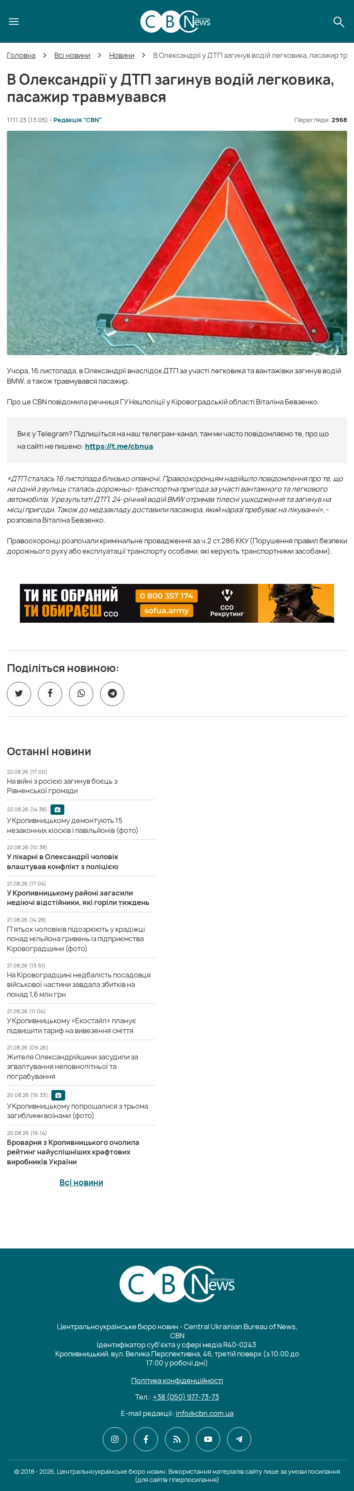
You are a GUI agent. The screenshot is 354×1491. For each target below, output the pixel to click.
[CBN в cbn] (177, 1439)
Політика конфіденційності (177, 1380)
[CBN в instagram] (115, 1439)
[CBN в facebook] (146, 1439)
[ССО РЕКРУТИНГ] (177, 603)
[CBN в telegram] (239, 1439)
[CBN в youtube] (208, 1439)
